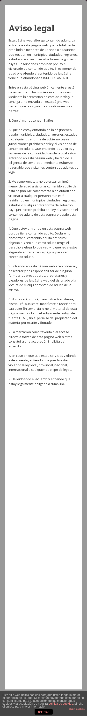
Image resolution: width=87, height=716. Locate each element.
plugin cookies (77, 709)
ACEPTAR (43, 712)
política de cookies (61, 703)
